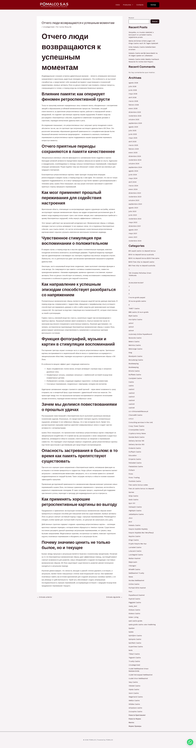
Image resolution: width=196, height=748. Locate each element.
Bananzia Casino (135, 338)
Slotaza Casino (134, 610)
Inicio (118, 5)
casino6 (132, 408)
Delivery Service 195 (136, 441)
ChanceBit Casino (135, 415)
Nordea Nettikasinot (136, 580)
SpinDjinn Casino (135, 636)
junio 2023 (133, 215)
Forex (131, 474)
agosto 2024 (133, 171)
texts (131, 650)
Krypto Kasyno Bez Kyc (138, 544)
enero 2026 (133, 108)
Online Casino (134, 584)
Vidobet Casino (134, 686)
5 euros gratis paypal (137, 297)
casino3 (132, 397)
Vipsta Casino (134, 689)
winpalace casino (135, 708)
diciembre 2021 (135, 226)
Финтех (131, 722)
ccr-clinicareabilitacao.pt (138, 411)
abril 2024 (132, 182)
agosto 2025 (133, 127)
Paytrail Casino (134, 599)
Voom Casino (134, 693)
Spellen (132, 628)
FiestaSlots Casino (136, 466)
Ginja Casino (133, 496)
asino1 (131, 323)
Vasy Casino (133, 682)
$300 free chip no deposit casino (141, 262)
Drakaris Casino (135, 448)
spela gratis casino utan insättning (142, 624)
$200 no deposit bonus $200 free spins (144, 258)
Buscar (131, 18)
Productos (127, 5)
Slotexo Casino (134, 613)
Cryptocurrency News (137, 433)
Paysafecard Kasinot (137, 595)
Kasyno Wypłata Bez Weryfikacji (141, 533)
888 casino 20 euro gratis (138, 312)
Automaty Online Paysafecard (140, 334)
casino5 (132, 404)
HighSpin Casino (135, 511)
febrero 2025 (134, 149)
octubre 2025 (134, 119)
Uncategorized (48, 27)
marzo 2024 (133, 186)
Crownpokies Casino (136, 430)
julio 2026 (132, 86)
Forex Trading (134, 477)
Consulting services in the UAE (141, 422)
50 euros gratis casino (137, 301)
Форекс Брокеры (135, 726)
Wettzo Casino (134, 700)
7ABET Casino (134, 308)
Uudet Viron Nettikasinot (138, 678)
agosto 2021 (133, 230)
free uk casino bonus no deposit (141, 489)
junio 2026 (133, 90)
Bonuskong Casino (136, 360)
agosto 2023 (133, 208)
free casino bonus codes (138, 485)
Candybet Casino (135, 378)
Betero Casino (134, 342)
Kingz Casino (134, 540)
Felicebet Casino (135, 463)
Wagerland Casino (136, 697)
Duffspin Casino (135, 452)
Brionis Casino (134, 371)
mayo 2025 (133, 138)
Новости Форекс (135, 719)
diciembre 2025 (135, 112)
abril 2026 (132, 97)
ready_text (133, 606)
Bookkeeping (134, 364)
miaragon (132, 566)
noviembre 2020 (135, 241)
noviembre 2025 (135, 116)
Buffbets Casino (135, 375)
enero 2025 (133, 153)
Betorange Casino (135, 349)
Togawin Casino (135, 658)
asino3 (131, 327)
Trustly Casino (134, 661)
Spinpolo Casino (135, 639)
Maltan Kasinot (134, 558)
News (131, 577)
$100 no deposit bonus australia (141, 255)
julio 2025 (132, 130)
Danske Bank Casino (136, 437)
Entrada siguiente (114, 597)
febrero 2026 (134, 105)
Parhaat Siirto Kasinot (137, 588)
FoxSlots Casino (135, 481)
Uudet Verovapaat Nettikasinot (140, 675)
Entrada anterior (44, 597)
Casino (131, 382)
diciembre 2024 (135, 156)
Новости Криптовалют (137, 715)
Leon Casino (54, 229)
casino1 (131, 389)
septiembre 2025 (135, 123)
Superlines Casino (136, 647)
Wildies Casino (134, 704)
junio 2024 (133, 175)
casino (131, 386)
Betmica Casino (135, 345)
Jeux (131, 518)
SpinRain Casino (135, 643)
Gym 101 (132, 503)
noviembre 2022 (135, 219)
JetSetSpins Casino (136, 514)
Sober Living (133, 617)
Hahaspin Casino (135, 507)
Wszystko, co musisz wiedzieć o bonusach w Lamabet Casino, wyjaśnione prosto (141, 34)
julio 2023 (132, 211)
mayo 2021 (133, 233)
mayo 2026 (133, 94)
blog (130, 353)
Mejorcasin (133, 562)
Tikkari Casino (134, 654)
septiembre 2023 (135, 204)
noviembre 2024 (135, 160)
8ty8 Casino (133, 316)
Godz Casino (133, 500)
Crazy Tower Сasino (136, 426)
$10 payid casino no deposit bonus (142, 251)
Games (131, 492)
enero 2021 (133, 237)
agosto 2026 (133, 83)
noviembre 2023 (135, 197)
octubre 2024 (134, 164)
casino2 (132, 393)
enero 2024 (133, 189)
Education (133, 455)
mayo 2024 (133, 178)
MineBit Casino (134, 569)
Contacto (139, 5)
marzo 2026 (133, 101)
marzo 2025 (133, 145)
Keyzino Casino (134, 536)
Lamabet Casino (135, 547)
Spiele (131, 632)
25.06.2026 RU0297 (136, 283)
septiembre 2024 (135, 167)
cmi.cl (131, 419)
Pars (130, 591)
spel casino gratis (135, 621)
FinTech (132, 470)
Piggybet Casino (135, 602)
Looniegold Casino (136, 555)
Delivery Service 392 (136, 444)
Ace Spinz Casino (135, 319)
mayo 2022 (133, 222)
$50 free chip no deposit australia (142, 266)
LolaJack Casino (135, 551)
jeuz (130, 522)
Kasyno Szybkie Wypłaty (138, 529)
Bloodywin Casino (135, 356)
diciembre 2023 (135, 193)
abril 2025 (132, 142)
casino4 (132, 400)
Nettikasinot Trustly (136, 573)
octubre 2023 (134, 200)
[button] (132, 5)
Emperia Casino (135, 459)
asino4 (131, 330)
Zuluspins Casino (135, 711)
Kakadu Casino (134, 525)
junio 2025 (133, 134)
